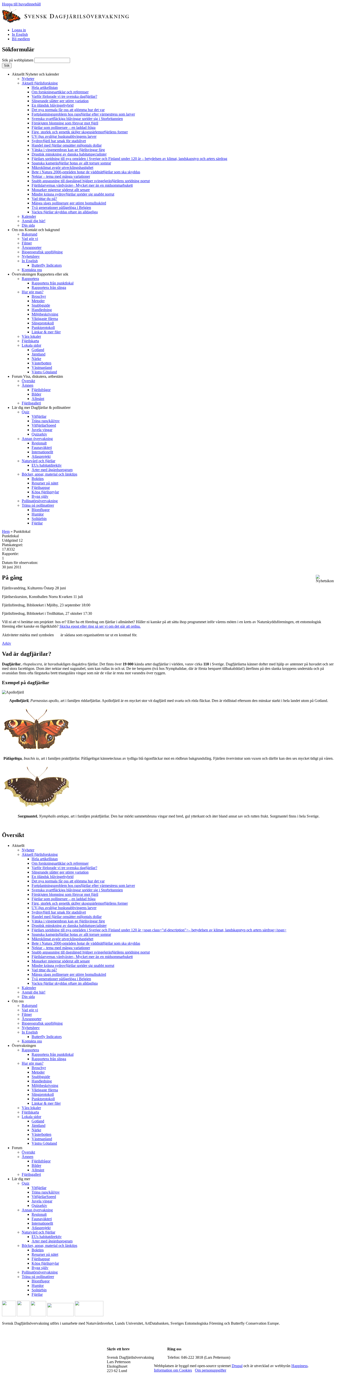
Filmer (27, 243)
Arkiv (6, 643)
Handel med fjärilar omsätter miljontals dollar (67, 145)
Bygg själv (40, 496)
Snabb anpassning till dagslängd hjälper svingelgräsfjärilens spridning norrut (91, 181)
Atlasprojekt (41, 456)
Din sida (28, 225)
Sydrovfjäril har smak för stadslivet (59, 141)
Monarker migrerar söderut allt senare (61, 190)
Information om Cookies (173, 1370)
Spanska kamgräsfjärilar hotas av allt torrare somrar (71, 163)
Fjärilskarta (30, 341)
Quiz (25, 412)
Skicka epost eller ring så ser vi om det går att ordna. (100, 626)
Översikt (28, 381)
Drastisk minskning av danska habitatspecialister (69, 154)
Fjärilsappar (41, 487)
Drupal (237, 1366)
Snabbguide (41, 305)
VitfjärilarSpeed (44, 425)
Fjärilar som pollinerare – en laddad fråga (63, 127)
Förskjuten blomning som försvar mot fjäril (65, 123)
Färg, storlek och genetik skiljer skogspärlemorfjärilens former (80, 132)
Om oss (36, 230)
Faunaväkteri (42, 447)
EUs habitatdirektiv (47, 465)
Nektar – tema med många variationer (61, 176)
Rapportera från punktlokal (53, 283)
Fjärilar (37, 523)
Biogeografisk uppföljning (42, 252)
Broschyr (39, 296)
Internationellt (42, 452)
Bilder (36, 394)
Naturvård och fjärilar (38, 461)
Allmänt (38, 399)
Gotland (38, 350)
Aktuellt (35, 74)
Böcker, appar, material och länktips (49, 474)
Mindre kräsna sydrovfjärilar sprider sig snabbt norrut (73, 194)
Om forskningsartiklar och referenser (60, 92)
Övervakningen (40, 274)
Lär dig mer (41, 407)
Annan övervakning (37, 439)
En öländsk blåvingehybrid (53, 105)
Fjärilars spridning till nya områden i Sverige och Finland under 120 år (129, 159)
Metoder (38, 301)
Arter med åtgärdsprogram (52, 470)
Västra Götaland (44, 372)
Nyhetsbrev (31, 256)
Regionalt (39, 443)
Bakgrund (29, 234)
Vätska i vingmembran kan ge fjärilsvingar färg (68, 150)
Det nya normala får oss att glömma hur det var (68, 110)
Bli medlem (21, 39)
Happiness (299, 1366)
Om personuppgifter (210, 1370)
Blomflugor (41, 510)
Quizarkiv (39, 434)
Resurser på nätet (45, 483)
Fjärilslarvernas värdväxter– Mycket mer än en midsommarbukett (82, 185)
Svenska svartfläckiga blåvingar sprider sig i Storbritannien (77, 119)
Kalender (29, 216)
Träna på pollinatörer (38, 505)
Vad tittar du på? (44, 199)
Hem (6, 531)
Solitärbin (39, 519)
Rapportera (30, 279)
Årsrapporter (31, 247)
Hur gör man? (32, 292)
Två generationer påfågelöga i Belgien (61, 207)
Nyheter (28, 79)
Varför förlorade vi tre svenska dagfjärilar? (64, 96)
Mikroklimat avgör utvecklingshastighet (62, 167)
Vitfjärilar (39, 416)
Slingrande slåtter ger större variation (60, 101)
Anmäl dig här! (33, 221)
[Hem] (65, 22)
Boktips (38, 479)
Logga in (19, 30)
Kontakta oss (32, 270)
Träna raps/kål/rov (46, 421)
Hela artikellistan (45, 87)
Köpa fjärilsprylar (45, 492)
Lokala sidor (31, 345)
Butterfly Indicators (47, 265)
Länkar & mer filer (46, 332)
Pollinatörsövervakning (40, 501)
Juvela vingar (42, 430)
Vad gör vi (30, 239)
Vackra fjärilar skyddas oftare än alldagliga (65, 212)
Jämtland (38, 354)
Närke (36, 359)
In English (20, 34)
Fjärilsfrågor (41, 390)
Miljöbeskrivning (45, 314)
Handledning (42, 310)
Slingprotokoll (43, 323)
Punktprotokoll (43, 327)
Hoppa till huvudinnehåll (21, 4)
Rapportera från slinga (49, 287)
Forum (37, 376)
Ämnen (27, 385)
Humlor (38, 514)
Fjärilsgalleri (31, 403)
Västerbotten (41, 363)
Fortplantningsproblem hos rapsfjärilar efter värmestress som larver (83, 114)
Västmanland (42, 367)
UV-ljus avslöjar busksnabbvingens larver (64, 136)
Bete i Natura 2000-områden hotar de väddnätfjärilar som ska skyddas (86, 172)
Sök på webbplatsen (18, 60)
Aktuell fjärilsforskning (40, 83)
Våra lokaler (31, 336)
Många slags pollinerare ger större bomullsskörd (69, 203)
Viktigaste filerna (45, 319)
